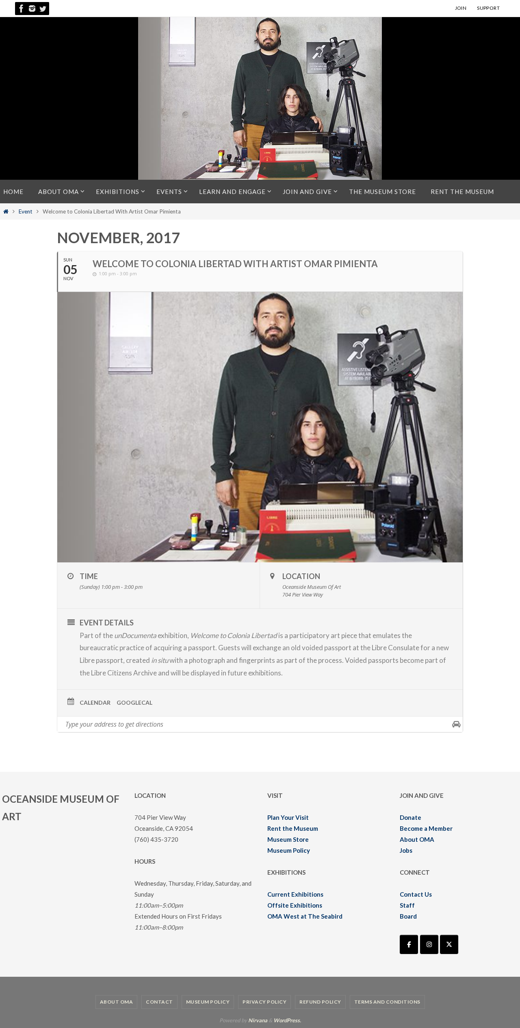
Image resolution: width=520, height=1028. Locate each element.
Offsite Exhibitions (294, 905)
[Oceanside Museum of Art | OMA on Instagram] (429, 944)
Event (25, 211)
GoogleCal (134, 702)
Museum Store (288, 839)
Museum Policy (288, 850)
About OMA (417, 839)
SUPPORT (488, 8)
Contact (159, 1002)
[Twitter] (42, 8)
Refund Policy (320, 1002)
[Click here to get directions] (456, 724)
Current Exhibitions (295, 894)
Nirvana (257, 1020)
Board (408, 916)
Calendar (95, 702)
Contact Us (416, 894)
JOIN (461, 8)
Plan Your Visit (288, 817)
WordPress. (287, 1020)
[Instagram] (32, 8)
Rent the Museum (292, 828)
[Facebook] (21, 8)
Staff (407, 905)
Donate (410, 817)
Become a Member (426, 828)
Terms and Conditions (387, 1002)
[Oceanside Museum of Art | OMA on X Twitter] (449, 944)
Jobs (406, 850)
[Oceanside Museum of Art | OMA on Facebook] (409, 944)
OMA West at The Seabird (304, 916)
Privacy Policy (264, 1002)
